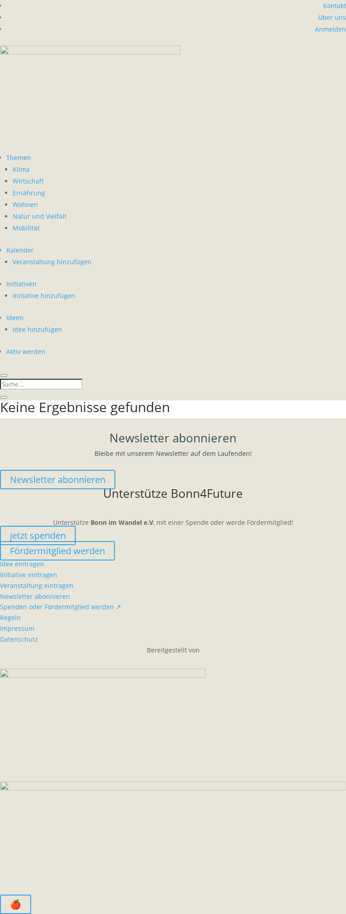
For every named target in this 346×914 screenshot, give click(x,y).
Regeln (10, 617)
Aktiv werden (26, 351)
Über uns (332, 17)
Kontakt (334, 5)
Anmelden (330, 29)
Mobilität (26, 228)
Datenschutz (19, 639)
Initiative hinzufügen (44, 295)
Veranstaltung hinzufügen (52, 261)
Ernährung (29, 192)
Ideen (14, 317)
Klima (21, 169)
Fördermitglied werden (57, 551)
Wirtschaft (28, 181)
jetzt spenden (38, 535)
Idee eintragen (22, 564)
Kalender (20, 250)
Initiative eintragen (28, 574)
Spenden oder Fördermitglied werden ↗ (60, 606)
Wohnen (25, 204)
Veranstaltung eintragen (36, 585)
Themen (18, 157)
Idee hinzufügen (37, 329)
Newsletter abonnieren (57, 479)
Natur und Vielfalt (40, 216)
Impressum (17, 628)
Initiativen (21, 284)
